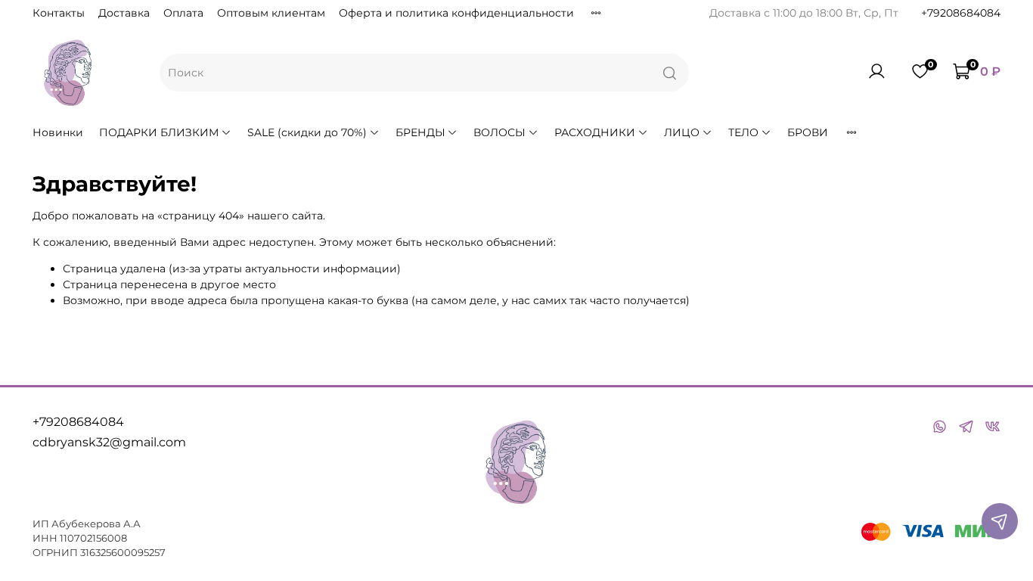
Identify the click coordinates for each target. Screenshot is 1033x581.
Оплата (183, 13)
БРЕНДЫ (420, 132)
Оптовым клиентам (271, 13)
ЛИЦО (682, 132)
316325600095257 (123, 552)
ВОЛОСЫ (499, 132)
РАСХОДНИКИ (594, 132)
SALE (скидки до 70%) (307, 132)
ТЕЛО (743, 132)
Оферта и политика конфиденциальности (456, 13)
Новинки (58, 132)
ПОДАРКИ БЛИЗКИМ (159, 132)
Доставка (124, 13)
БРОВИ (807, 132)
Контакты (59, 13)
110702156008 (93, 538)
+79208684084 (960, 13)
